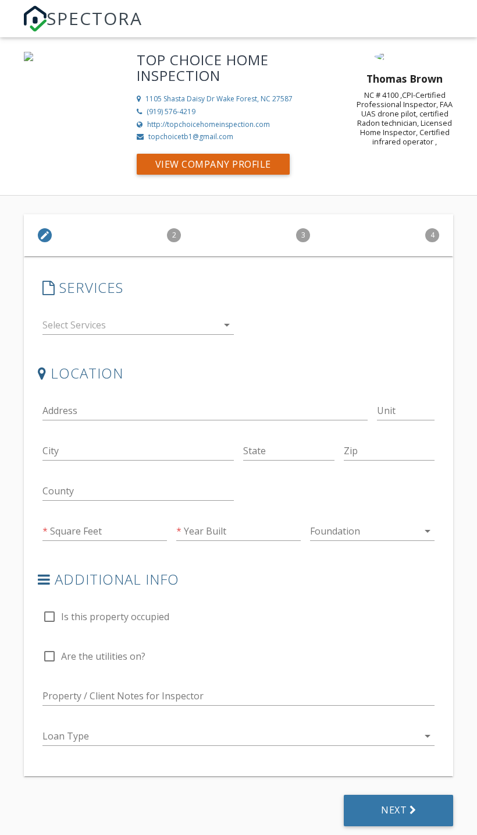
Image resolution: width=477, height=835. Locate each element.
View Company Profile (213, 164)
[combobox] (138, 327)
